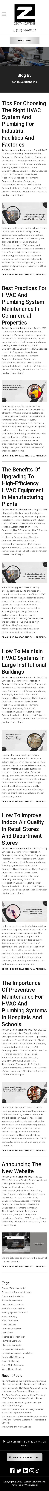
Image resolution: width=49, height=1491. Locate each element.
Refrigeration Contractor (14, 184)
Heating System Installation (16, 167)
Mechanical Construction (14, 178)
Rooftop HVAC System (34, 188)
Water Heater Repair (13, 195)
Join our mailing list (26, 1457)
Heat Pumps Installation (32, 164)
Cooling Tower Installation (28, 153)
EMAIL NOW (24, 40)
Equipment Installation (13, 1187)
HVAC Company (23, 1197)
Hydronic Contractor (13, 174)
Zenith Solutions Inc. (35, 1481)
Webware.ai (31, 1485)
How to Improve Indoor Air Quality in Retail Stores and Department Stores (23, 829)
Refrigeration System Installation (17, 1353)
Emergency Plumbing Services (17, 157)
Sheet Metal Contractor (35, 191)
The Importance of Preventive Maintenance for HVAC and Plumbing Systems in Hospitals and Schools (24, 1004)
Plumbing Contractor (24, 181)
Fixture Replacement (25, 160)
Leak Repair (31, 174)
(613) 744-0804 (26, 30)
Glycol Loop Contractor (29, 1190)
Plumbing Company (27, 1208)
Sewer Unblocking (12, 191)
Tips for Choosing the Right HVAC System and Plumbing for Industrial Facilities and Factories (24, 124)
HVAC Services (39, 171)
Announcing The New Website (16, 1427)
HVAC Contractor (21, 171)
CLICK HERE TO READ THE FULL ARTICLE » (24, 274)
